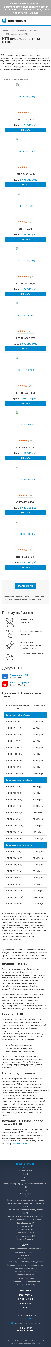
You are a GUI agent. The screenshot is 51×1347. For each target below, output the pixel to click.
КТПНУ (25, 1177)
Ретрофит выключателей (25, 1271)
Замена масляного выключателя (25, 1281)
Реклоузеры (25, 1193)
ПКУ (25, 1190)
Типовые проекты (25, 1164)
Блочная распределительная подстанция (25, 1210)
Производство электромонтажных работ (25, 1265)
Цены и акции (25, 1299)
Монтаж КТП (25, 1255)
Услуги (25, 1245)
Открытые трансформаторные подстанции (25, 1200)
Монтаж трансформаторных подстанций (25, 1262)
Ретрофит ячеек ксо (25, 1278)
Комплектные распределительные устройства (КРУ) (25, 1184)
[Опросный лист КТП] (5, 676)
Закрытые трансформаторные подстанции (25, 1203)
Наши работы (25, 1295)
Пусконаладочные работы (25, 1268)
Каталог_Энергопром (20, 682)
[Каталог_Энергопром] (5, 684)
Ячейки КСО (25, 1180)
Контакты (25, 1303)
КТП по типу (25, 1167)
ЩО (25, 1187)
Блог (25, 1307)
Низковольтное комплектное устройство (25, 1216)
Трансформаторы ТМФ (25, 1236)
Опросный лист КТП (19, 675)
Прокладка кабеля (26, 1258)
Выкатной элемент (25, 1239)
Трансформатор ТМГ (25, 1226)
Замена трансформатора (26, 1284)
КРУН (25, 1213)
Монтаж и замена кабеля (26, 1252)
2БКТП (25, 1197)
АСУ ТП (25, 1206)
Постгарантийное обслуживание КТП (26, 1249)
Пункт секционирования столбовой (25, 1219)
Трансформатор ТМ (25, 1223)
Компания (25, 1291)
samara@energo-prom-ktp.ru (27, 1323)
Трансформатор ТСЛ (25, 1232)
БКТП (25, 1174)
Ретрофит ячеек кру (25, 1275)
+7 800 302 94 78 (19, 1143)
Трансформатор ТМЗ (26, 1229)
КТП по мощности (25, 1171)
